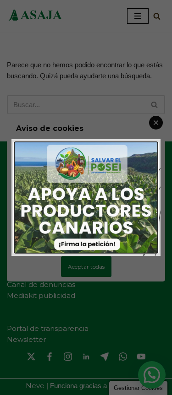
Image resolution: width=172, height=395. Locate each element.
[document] (86, 197)
